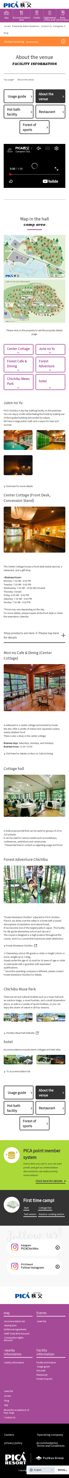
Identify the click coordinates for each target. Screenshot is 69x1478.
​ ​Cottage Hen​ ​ (45, 1207)
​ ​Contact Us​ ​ (46, 26)
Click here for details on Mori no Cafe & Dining (29, 753)
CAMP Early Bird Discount (16, 1333)
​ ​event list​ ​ (41, 1321)
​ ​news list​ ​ (8, 1391)
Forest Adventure (46, 363)
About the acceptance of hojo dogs (16, 1411)
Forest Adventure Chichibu (19, 945)
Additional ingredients (15, 1329)
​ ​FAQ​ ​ (6, 1405)
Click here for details (49, 1181)
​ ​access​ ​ (7, 26)
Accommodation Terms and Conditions (50, 1444)
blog (6, 32)
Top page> (9, 79)
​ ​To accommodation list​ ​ (18, 1071)
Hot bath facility (13, 111)
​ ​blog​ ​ (7, 1400)
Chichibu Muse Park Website (20, 1033)
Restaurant (47, 111)
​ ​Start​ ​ (26, 1207)
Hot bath (40, 1370)
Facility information (45, 1352)
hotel (43, 381)
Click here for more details (19, 486)
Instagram (58, 26)
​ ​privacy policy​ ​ (13, 1443)
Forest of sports (29, 127)
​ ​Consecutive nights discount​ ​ (13, 1339)
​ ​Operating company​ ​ (50, 1434)
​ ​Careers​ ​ (9, 1434)
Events (41, 1313)
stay (7, 1313)
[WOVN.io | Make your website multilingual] (62, 1470)
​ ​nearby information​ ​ (13, 1352)
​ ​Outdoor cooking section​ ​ (51, 1214)
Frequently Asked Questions (25, 26)
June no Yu (47, 348)
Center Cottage (18, 348)
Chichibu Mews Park (18, 381)
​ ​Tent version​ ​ (30, 1214)
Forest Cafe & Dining (17, 363)
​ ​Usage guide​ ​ (17, 96)
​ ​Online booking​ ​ (21, 41)
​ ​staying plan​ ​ (10, 1325)
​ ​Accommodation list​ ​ (14, 1321)
